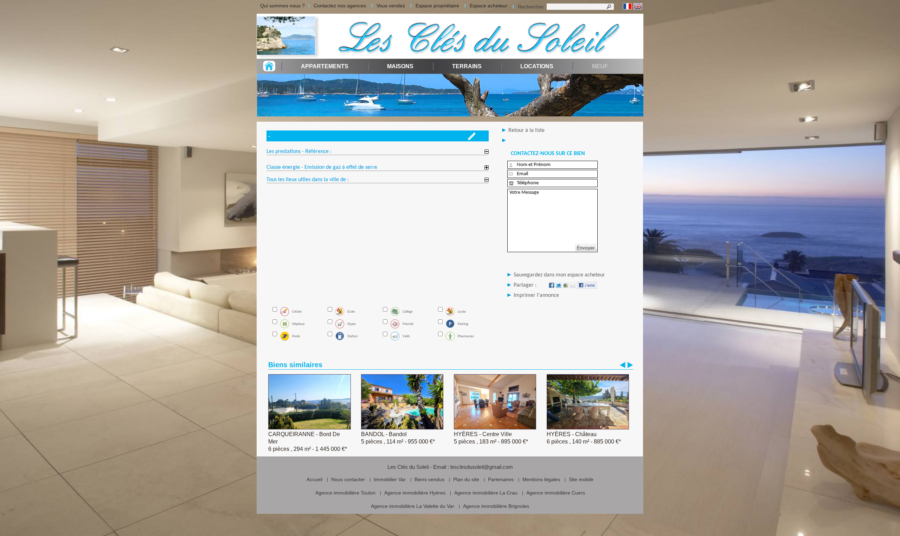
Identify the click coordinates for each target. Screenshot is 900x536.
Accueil (314, 479)
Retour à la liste (526, 130)
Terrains (467, 66)
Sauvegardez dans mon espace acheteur (559, 275)
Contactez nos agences (340, 5)
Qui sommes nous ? (282, 5)
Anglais (638, 6)
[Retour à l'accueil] (269, 69)
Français (627, 6)
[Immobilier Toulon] (288, 36)
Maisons (400, 66)
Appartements (324, 66)
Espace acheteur (488, 5)
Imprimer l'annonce (536, 295)
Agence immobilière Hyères (414, 493)
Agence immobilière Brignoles (496, 506)
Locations (536, 66)
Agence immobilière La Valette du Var (412, 506)
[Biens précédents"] (622, 365)
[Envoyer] (585, 248)
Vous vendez (391, 5)
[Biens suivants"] (630, 365)
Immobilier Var (390, 479)
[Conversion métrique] (471, 138)
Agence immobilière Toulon (345, 493)
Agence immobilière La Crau (486, 493)
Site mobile (581, 479)
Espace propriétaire (437, 5)
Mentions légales (541, 479)
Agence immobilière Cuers (555, 493)
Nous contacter (348, 479)
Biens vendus (429, 479)
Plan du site (466, 479)
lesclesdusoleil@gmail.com (481, 467)
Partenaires (501, 479)
